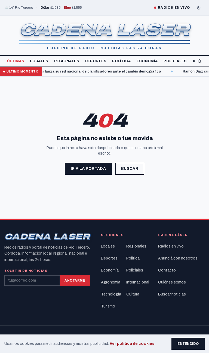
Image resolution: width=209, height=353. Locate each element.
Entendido (188, 344)
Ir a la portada (88, 169)
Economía (147, 61)
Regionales (66, 61)
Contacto (167, 270)
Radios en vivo (171, 246)
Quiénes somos (172, 282)
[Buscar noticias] (200, 61)
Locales (39, 61)
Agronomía (110, 282)
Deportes (95, 61)
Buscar (129, 169)
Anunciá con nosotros (178, 258)
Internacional (136, 282)
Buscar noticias (172, 294)
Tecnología (111, 294)
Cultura (132, 294)
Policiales (175, 61)
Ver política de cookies (132, 344)
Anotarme (74, 280)
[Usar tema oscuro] (199, 8)
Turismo (108, 306)
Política (121, 61)
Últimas (15, 61)
